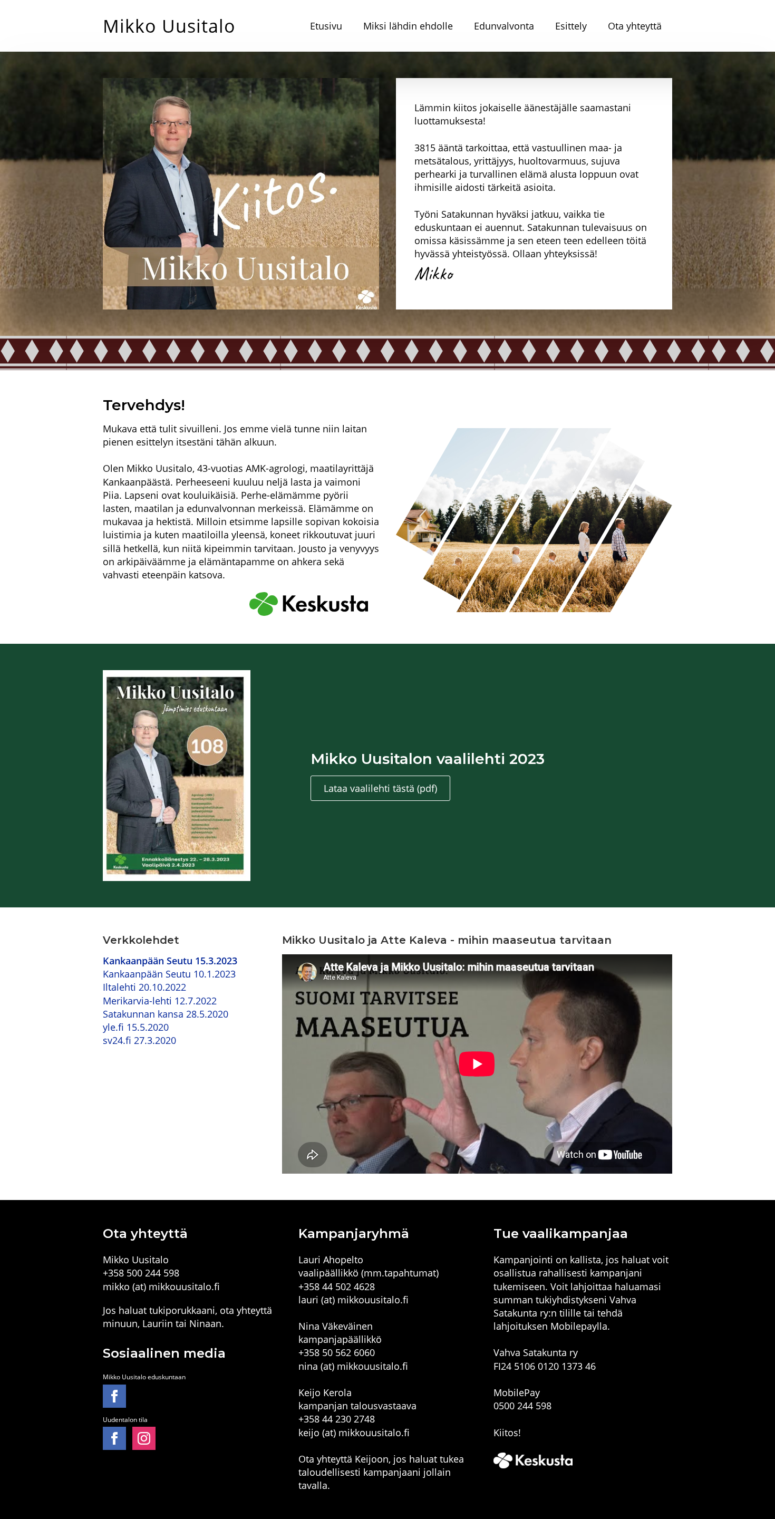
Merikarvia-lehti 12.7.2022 (160, 1000)
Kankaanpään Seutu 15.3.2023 (170, 960)
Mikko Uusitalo (169, 26)
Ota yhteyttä (635, 26)
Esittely (571, 26)
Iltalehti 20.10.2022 (144, 987)
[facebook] (114, 1396)
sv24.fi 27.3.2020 (139, 1040)
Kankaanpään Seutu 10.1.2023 (169, 973)
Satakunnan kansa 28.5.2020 (165, 1014)
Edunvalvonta (504, 26)
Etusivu (326, 26)
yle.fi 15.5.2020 (136, 1027)
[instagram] (144, 1438)
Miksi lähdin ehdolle (408, 26)
